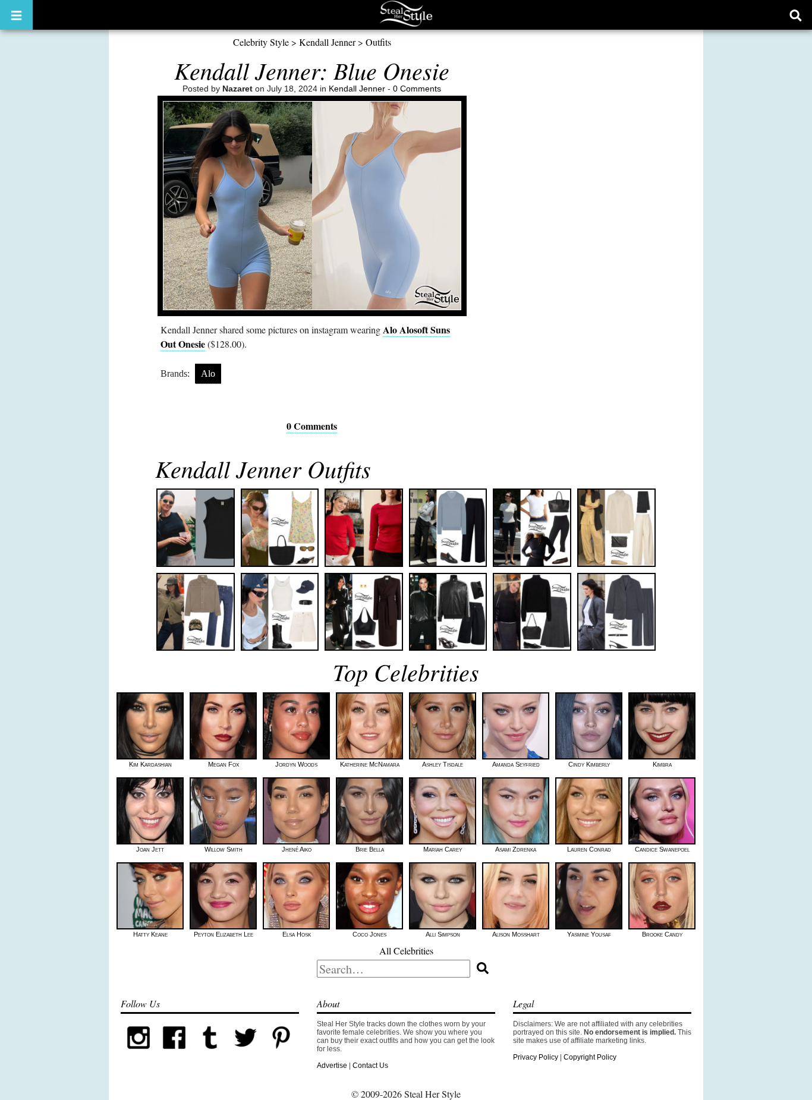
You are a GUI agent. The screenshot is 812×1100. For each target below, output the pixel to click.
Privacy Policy (535, 1057)
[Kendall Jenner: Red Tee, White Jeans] (364, 528)
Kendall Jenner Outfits (263, 468)
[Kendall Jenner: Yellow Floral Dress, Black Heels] (280, 528)
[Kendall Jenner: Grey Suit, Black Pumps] (616, 612)
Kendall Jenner (327, 42)
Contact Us (370, 1065)
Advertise (332, 1065)
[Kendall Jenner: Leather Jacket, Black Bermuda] (448, 612)
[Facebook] (174, 1053)
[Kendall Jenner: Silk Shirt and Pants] (616, 528)
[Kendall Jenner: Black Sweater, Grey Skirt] (532, 612)
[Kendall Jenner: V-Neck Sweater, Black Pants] (448, 528)
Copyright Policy (590, 1057)
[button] (16, 15)
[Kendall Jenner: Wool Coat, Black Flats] (364, 612)
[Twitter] (245, 1053)
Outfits (378, 42)
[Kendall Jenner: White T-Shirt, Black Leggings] (532, 528)
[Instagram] (138, 1053)
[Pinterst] (281, 1053)
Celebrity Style (261, 42)
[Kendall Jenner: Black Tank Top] (196, 528)
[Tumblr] (210, 1053)
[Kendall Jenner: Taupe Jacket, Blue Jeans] (196, 612)
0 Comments (417, 88)
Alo (208, 373)
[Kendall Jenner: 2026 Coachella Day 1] (280, 612)
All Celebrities (406, 950)
